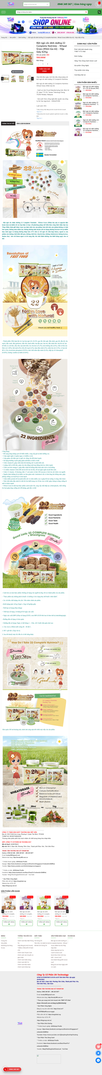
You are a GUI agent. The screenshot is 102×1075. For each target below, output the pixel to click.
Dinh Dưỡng (22, 37)
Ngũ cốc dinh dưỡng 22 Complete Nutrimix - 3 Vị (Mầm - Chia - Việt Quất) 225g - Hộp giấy (90, 103)
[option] (5, 78)
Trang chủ (4, 37)
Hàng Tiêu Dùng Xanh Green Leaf (85, 61)
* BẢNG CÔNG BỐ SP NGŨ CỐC (25, 949)
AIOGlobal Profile (56, 1026)
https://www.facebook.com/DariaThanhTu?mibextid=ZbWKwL (27, 872)
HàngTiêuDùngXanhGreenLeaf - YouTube (21, 875)
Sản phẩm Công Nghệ (81, 66)
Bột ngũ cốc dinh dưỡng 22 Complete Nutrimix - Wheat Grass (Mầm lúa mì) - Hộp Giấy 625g (56, 37)
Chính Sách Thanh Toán (25, 952)
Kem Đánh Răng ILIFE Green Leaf (59, 961)
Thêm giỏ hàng (8, 922)
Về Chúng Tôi (38, 941)
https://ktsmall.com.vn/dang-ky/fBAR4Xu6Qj (51, 1003)
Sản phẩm (13, 37)
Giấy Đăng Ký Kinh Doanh (25, 945)
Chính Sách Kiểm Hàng (24, 960)
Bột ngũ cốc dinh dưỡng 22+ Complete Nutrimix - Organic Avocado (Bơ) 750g (91, 112)
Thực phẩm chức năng (81, 70)
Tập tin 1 (39, 112)
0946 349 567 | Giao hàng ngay (75, 4)
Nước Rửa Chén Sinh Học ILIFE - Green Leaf (58, 956)
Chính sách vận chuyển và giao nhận (25, 956)
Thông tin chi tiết (8, 123)
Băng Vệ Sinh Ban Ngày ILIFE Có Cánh (59, 966)
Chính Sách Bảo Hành (24, 964)
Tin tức (3, 948)
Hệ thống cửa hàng (6, 945)
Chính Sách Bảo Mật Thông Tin (26, 942)
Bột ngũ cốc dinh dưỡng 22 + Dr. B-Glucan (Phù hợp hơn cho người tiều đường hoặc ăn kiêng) (43, 913)
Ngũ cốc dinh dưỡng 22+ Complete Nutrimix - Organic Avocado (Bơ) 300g (61, 913)
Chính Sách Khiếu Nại (24, 967)
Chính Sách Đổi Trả (23, 962)
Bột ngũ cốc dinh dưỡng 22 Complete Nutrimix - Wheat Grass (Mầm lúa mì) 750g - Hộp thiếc (26, 913)
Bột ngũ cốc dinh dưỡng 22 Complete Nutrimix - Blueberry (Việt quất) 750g (8, 913)
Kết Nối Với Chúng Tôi (40, 945)
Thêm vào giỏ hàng (44, 70)
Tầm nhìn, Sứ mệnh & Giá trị (42, 943)
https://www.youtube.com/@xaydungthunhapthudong (60, 1035)
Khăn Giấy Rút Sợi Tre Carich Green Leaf (57, 951)
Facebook (74, 941)
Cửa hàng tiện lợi (79, 75)
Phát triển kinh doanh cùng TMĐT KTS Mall (83, 50)
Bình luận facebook (23, 123)
